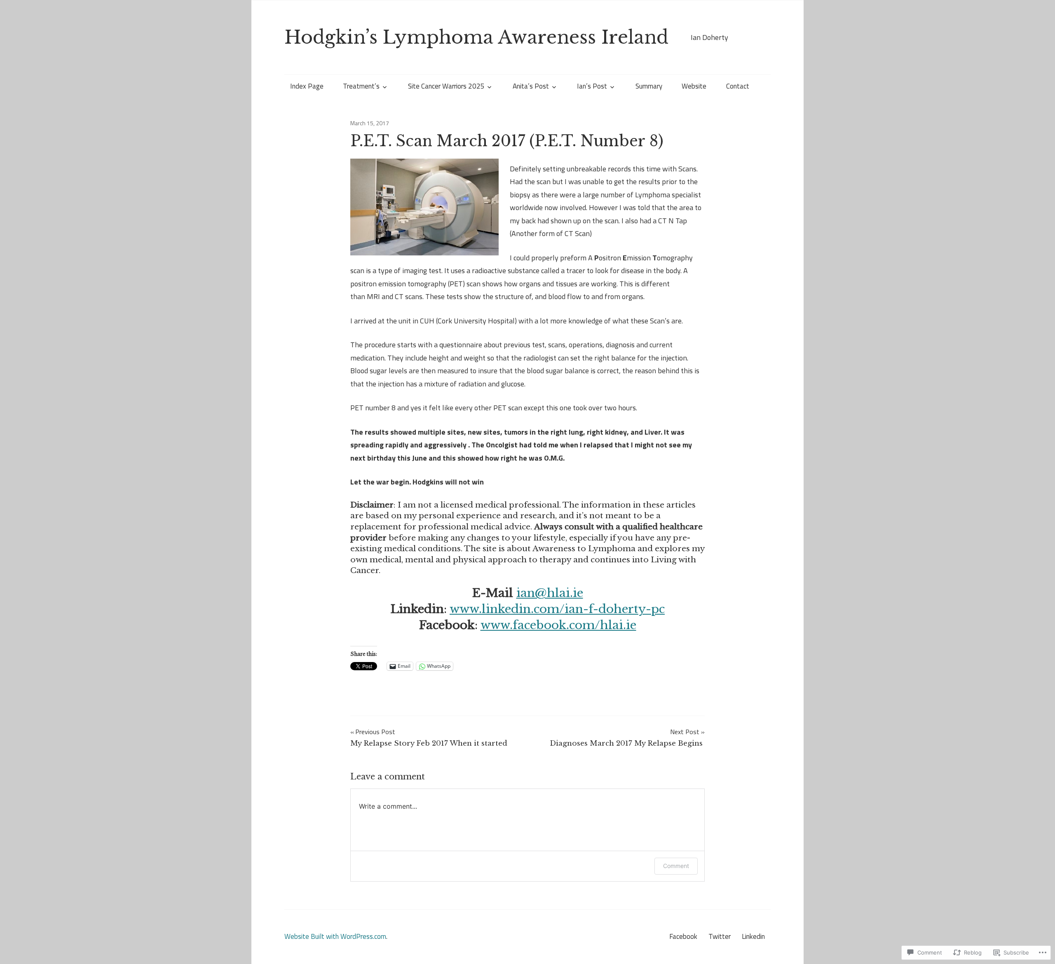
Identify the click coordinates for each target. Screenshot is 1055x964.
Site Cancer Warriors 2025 (446, 86)
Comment (676, 865)
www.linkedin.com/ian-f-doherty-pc (557, 609)
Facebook (683, 936)
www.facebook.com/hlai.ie (558, 625)
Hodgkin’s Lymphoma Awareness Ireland (476, 37)
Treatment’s (361, 86)
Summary (648, 86)
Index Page (307, 86)
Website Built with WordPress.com (335, 936)
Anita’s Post (531, 86)
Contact (737, 86)
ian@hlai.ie (549, 593)
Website (694, 86)
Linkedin (753, 936)
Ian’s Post (592, 86)
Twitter (719, 936)
